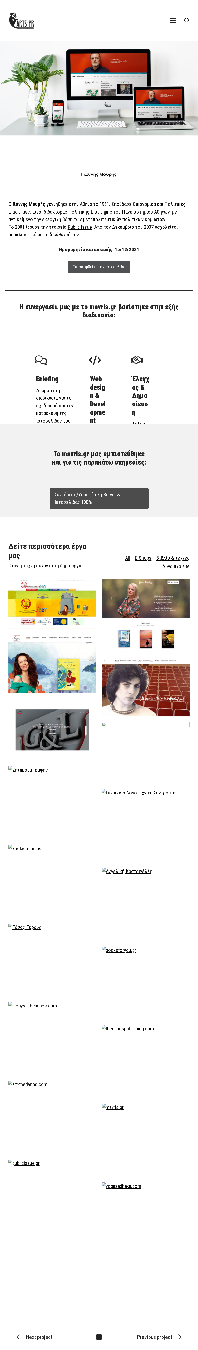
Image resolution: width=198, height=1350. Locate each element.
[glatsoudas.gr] (52, 729)
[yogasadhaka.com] (146, 1218)
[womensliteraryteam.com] (146, 825)
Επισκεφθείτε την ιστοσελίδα (99, 266)
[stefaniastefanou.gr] (146, 752)
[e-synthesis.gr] (52, 1284)
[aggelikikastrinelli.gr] (146, 904)
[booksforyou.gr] (146, 983)
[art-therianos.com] (52, 1117)
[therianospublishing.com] (146, 1061)
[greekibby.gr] (52, 604)
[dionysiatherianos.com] (52, 1038)
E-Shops (143, 558)
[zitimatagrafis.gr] (52, 802)
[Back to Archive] (99, 1337)
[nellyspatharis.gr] (146, 615)
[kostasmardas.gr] (52, 881)
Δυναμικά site (176, 566)
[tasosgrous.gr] (52, 960)
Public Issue (80, 227)
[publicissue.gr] (52, 1196)
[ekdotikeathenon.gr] (146, 1307)
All (127, 558)
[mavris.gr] (146, 1140)
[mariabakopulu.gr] (146, 687)
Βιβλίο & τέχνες (173, 558)
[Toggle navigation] (173, 20)
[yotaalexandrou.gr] (52, 664)
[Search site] (187, 20)
